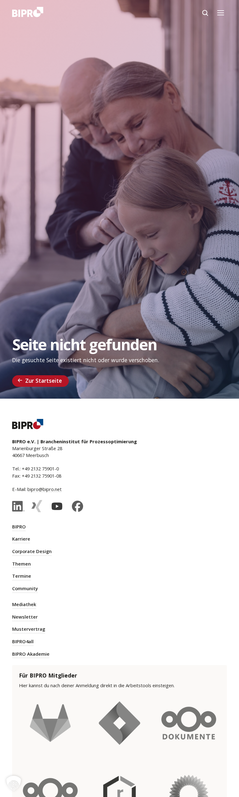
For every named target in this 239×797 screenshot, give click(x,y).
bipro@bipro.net (44, 489)
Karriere (21, 539)
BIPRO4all (23, 641)
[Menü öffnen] (220, 13)
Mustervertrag (28, 629)
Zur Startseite (43, 380)
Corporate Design (32, 551)
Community (25, 588)
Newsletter (25, 617)
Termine (21, 576)
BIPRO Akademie (30, 654)
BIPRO (19, 526)
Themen (21, 564)
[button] (13, 783)
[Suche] (205, 13)
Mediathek (24, 604)
